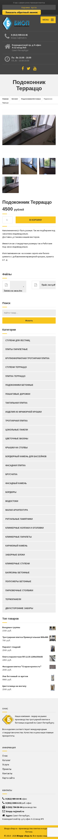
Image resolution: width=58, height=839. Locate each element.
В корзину (35, 220)
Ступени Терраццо (16, 367)
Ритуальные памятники (19, 519)
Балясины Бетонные (17, 572)
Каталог (15, 99)
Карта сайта (8, 777)
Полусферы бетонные (18, 581)
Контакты (7, 773)
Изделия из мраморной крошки (23, 412)
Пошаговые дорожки (17, 394)
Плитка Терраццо (15, 376)
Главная (5, 99)
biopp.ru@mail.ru (19, 37)
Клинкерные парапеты (18, 537)
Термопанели (13, 599)
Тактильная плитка (16, 403)
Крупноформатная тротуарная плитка (27, 358)
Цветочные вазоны (16, 438)
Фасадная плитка (15, 465)
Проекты (6, 769)
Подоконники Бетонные (31, 99)
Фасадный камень (16, 483)
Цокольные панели (16, 430)
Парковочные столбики (19, 590)
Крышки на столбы (16, 447)
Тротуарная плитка (16, 421)
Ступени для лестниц (17, 340)
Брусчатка (11, 474)
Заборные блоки (15, 555)
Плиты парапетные (16, 349)
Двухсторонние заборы (19, 608)
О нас (5, 755)
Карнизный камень (16, 546)
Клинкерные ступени (17, 563)
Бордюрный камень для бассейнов (25, 456)
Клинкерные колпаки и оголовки (24, 528)
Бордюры (10, 492)
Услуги (5, 764)
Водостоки (11, 501)
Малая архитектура (16, 510)
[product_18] (29, 131)
